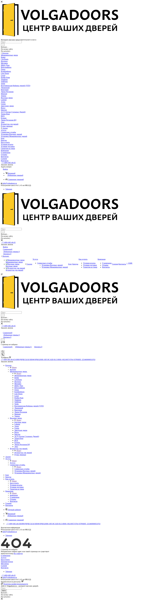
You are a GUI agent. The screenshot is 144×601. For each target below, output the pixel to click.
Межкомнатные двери (22, 376)
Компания (14, 495)
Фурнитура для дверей (23, 453)
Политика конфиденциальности (15, 584)
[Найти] (3, 44)
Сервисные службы (21, 469)
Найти (4, 590)
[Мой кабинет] (2, 330)
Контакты (4, 568)
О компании (5, 555)
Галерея (4, 566)
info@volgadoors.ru (10, 183)
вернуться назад (7, 553)
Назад (14, 367)
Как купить (14, 483)
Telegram (8, 189)
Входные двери (20, 422)
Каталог (13, 369)
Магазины (5, 564)
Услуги (12, 463)
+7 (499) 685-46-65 (8, 163)
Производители (7, 562)
